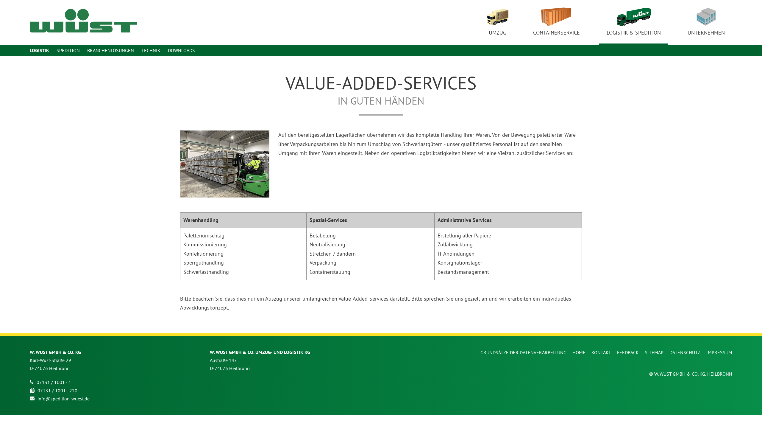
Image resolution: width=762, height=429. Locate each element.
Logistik (39, 50)
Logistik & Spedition (634, 32)
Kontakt (601, 352)
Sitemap (654, 352)
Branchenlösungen (110, 50)
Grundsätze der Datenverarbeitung (523, 352)
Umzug (497, 32)
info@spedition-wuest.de (64, 399)
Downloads (181, 50)
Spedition (68, 50)
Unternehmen (706, 32)
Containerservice (556, 32)
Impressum (719, 352)
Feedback (628, 352)
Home (578, 352)
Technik (150, 50)
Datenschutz (684, 352)
